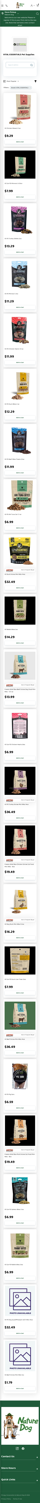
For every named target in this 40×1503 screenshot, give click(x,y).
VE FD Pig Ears (9, 1094)
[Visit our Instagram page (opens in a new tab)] (17, 1448)
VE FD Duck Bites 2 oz (12, 404)
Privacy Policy (6, 1499)
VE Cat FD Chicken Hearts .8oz (15, 744)
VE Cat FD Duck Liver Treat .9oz (15, 979)
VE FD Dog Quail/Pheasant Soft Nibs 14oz (19, 1320)
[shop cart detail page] (37, 5)
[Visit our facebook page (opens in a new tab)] (23, 1448)
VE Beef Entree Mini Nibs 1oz (14, 1375)
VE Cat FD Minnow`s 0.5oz (13, 183)
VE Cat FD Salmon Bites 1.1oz (14, 1209)
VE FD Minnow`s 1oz (11, 294)
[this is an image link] (20, 1426)
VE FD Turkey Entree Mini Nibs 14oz (17, 804)
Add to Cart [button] (20, 142)
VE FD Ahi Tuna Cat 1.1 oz (13, 514)
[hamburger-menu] (2, 5)
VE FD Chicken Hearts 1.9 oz (14, 349)
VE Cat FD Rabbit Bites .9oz (14, 1264)
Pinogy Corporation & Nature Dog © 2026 (15, 1495)
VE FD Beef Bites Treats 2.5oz (14, 459)
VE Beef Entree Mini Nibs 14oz (15, 1039)
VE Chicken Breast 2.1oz (13, 128)
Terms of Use (17, 1499)
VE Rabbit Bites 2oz (11, 629)
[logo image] (20, 5)
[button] (32, 5)
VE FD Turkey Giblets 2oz (13, 238)
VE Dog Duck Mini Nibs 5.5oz (14, 924)
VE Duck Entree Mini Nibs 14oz (15, 574)
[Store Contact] (7, 5)
